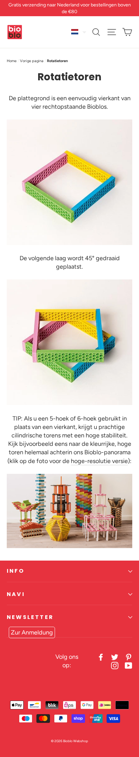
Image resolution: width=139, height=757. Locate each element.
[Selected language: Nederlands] (79, 31)
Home (12, 61)
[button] (79, 31)
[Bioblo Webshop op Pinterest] (128, 657)
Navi (16, 594)
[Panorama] (69, 546)
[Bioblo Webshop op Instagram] (114, 665)
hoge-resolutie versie (99, 461)
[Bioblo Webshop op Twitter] (114, 657)
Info (15, 571)
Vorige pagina (32, 61)
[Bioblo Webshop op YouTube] (128, 665)
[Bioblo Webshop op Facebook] (101, 657)
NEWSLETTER (30, 617)
